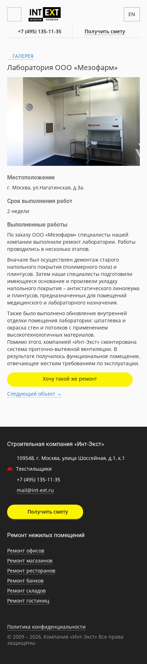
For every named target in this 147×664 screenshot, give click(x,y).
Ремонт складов (26, 590)
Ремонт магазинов (29, 560)
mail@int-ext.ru (35, 490)
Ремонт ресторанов (31, 570)
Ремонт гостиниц (28, 600)
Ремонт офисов (25, 550)
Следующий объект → (34, 393)
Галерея (22, 56)
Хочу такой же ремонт (70, 378)
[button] (133, 83)
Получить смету (105, 31)
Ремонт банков (25, 580)
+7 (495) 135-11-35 (39, 31)
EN (131, 14)
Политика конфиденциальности (46, 626)
